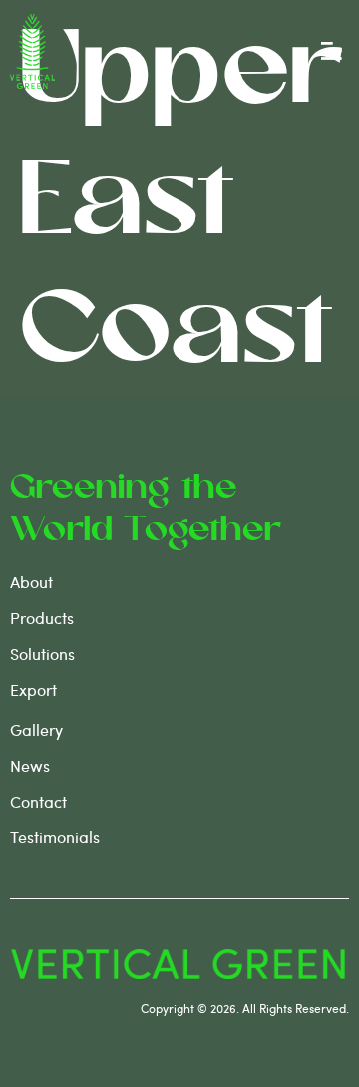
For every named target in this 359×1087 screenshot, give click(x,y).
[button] (331, 51)
